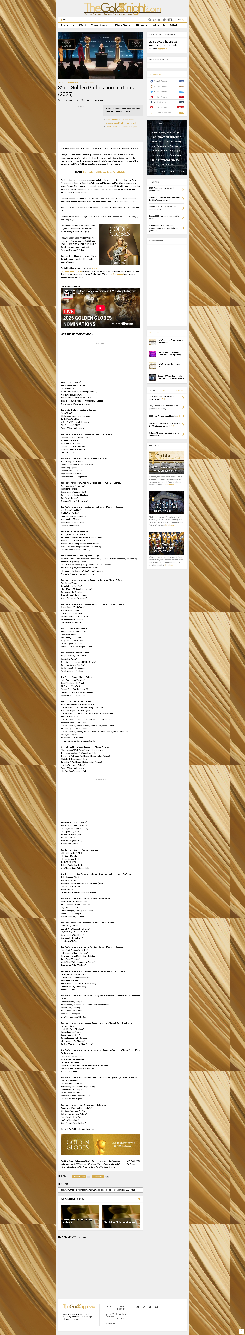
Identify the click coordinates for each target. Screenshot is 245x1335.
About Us (121, 1319)
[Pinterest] (149, 20)
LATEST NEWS (155, 333)
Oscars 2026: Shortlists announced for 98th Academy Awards (165, 548)
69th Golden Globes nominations (119, 1222)
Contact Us (110, 1324)
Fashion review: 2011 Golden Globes (120, 119)
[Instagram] (154, 20)
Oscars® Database (101, 25)
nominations (73, 82)
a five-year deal (117, 274)
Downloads (160, 25)
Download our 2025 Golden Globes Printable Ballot (104, 172)
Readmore (169, 485)
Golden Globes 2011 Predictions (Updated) (123, 127)
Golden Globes (88, 82)
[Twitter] (159, 20)
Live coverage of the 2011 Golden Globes (122, 123)
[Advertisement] (77, 124)
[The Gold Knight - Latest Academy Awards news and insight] (122, 14)
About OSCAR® (79, 25)
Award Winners (123, 25)
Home (65, 25)
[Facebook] (164, 20)
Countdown (143, 25)
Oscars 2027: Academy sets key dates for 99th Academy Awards (164, 507)
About (174, 25)
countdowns (163, 49)
